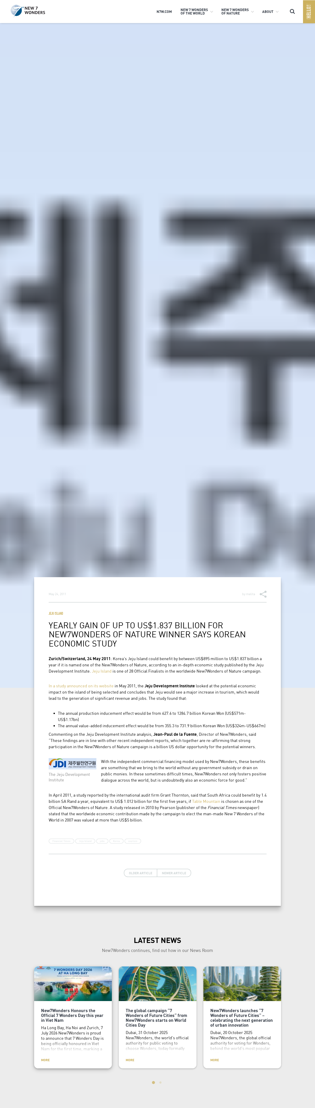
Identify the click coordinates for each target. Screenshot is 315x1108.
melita (250, 594)
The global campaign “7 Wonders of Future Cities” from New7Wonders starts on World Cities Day (156, 1018)
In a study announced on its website (81, 685)
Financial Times (61, 841)
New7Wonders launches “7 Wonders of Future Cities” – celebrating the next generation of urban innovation (241, 1018)
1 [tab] (154, 1083)
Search (292, 9)
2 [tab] (161, 1083)
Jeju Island (56, 614)
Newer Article (174, 873)
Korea (116, 841)
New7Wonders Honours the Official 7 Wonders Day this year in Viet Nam (72, 1015)
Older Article (140, 873)
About (267, 11)
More (45, 1060)
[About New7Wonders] (34, 11)
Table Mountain (206, 801)
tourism (132, 841)
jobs (102, 841)
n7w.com (164, 11)
